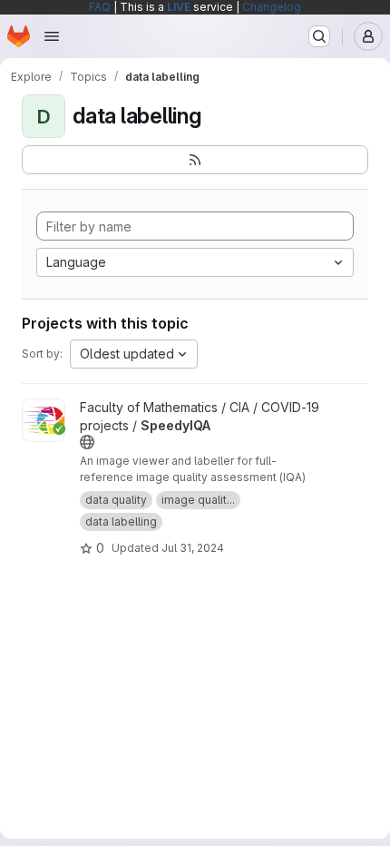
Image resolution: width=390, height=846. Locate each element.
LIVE (178, 7)
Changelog (271, 7)
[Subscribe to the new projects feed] (195, 159)
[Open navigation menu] (51, 36)
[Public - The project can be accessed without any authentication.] (87, 442)
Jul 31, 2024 (192, 548)
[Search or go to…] (319, 36)
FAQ (100, 7)
